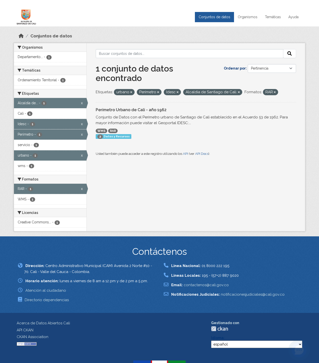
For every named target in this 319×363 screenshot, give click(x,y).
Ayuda (293, 17)
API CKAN (25, 330)
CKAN (219, 328)
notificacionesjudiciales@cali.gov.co (253, 294)
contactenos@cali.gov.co (206, 285)
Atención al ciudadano (45, 290)
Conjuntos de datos (214, 17)
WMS (101, 131)
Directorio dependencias (47, 300)
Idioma (217, 338)
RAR (113, 131)
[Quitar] (131, 92)
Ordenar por (235, 68)
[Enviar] (289, 53)
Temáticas (273, 17)
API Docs (201, 154)
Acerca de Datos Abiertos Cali (43, 323)
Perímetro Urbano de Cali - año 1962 (131, 109)
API (185, 154)
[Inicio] (21, 35)
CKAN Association (32, 337)
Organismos (247, 17)
